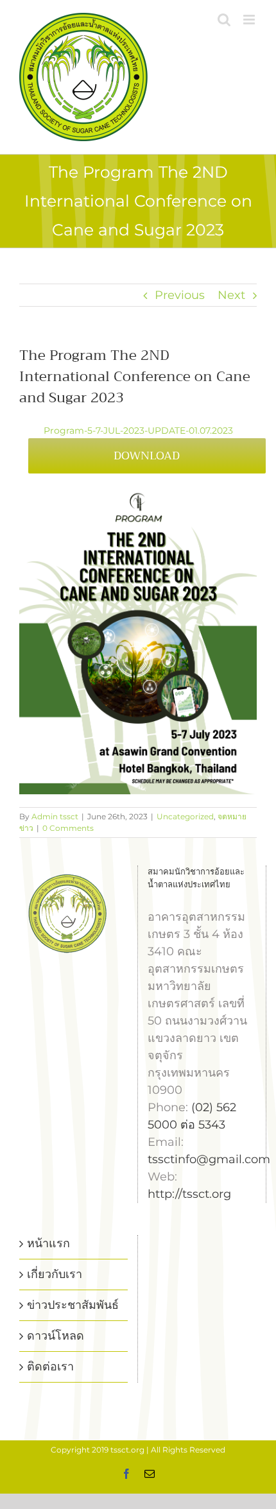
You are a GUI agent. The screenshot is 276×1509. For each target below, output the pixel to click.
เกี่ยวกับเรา (54, 1274)
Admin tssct (54, 816)
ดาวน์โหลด (55, 1336)
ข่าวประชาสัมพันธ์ (73, 1305)
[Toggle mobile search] (224, 19)
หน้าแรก (48, 1243)
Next (231, 295)
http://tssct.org (189, 1194)
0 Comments (68, 828)
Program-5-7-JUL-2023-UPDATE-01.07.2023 (138, 430)
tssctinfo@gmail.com (209, 1159)
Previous (180, 295)
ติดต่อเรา (50, 1367)
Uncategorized (185, 816)
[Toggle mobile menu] (250, 19)
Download (147, 455)
